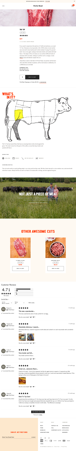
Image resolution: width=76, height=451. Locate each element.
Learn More (42, 82)
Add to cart (32, 77)
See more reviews (38, 411)
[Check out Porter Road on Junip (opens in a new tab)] (40, 415)
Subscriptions (44, 432)
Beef (41, 425)
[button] (24, 35)
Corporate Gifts (56, 430)
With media (31, 302)
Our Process (66, 425)
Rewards (65, 432)
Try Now (47, 1)
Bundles (42, 430)
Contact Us (54, 425)
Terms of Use (56, 446)
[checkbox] (32, 303)
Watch (21, 57)
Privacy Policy (64, 446)
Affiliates (65, 430)
